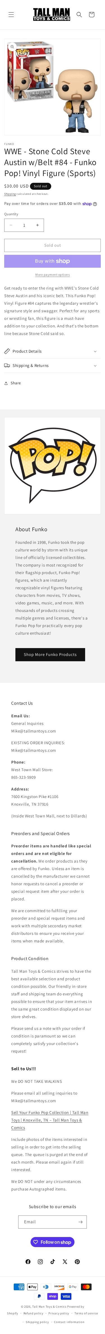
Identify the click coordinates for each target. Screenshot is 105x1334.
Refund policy (33, 1313)
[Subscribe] (80, 1222)
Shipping (10, 194)
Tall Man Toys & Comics (49, 1306)
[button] (11, 14)
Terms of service (86, 1313)
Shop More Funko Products (50, 654)
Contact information (69, 1322)
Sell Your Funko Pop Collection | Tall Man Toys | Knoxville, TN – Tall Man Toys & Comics (49, 1120)
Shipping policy (37, 1322)
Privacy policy (58, 1313)
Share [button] (16, 382)
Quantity (11, 214)
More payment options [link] (52, 274)
